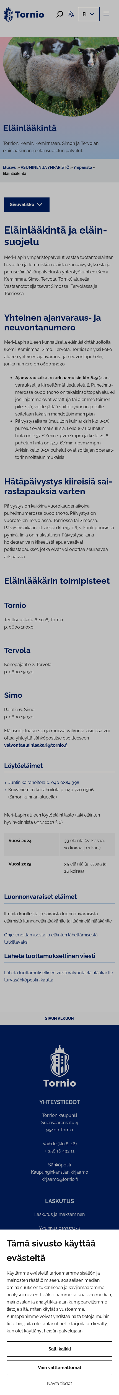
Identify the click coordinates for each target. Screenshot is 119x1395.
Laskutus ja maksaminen (59, 1214)
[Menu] (107, 13)
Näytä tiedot (59, 1383)
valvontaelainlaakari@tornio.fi (36, 745)
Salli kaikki (59, 1349)
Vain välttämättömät (59, 1367)
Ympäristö (82, 167)
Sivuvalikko (22, 204)
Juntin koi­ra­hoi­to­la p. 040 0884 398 (43, 782)
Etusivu (10, 167)
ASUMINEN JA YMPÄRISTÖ (45, 167)
